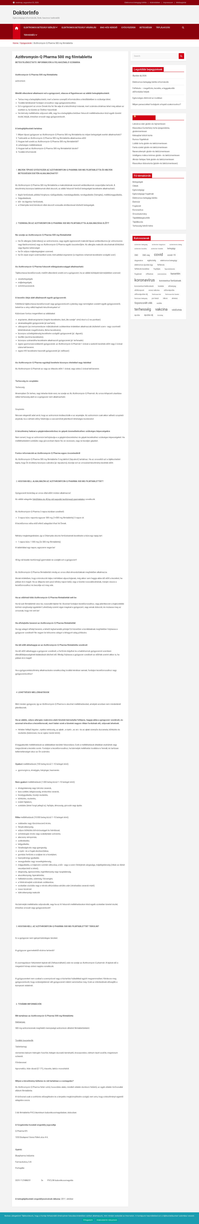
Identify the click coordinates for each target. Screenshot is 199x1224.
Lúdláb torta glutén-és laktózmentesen (150, 143)
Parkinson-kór (156, 294)
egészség (151, 260)
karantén (175, 273)
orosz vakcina (154, 290)
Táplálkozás (163, 27)
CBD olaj (146, 255)
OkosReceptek (145, 117)
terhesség (142, 309)
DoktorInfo (26, 12)
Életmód (136, 202)
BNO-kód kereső (108, 27)
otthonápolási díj (141, 294)
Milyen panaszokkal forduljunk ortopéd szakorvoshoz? (157, 104)
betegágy (171, 248)
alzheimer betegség (141, 245)
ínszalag (160, 315)
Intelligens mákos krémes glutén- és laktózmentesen (156, 155)
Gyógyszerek (128, 27)
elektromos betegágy (168, 260)
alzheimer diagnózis (158, 245)
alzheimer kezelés (140, 249)
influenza (149, 274)
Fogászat (137, 206)
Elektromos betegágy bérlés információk (151, 82)
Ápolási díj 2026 (139, 75)
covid (158, 254)
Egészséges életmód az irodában (147, 98)
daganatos (138, 260)
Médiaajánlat (181, 2)
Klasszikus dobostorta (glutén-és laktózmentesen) (155, 163)
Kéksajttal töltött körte (142, 135)
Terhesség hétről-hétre (143, 226)
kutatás (161, 286)
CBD (136, 255)
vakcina (161, 309)
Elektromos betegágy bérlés (136, 2)
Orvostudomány (140, 214)
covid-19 (171, 255)
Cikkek (135, 186)
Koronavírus (138, 210)
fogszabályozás (170, 269)
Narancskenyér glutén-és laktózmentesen (151, 151)
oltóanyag (172, 286)
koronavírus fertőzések (170, 280)
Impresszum (168, 2)
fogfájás (157, 269)
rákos (165, 298)
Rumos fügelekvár (141, 139)
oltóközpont (139, 290)
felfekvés (160, 265)
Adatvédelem (155, 2)
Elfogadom (88, 1220)
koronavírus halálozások (144, 286)
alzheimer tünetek (157, 249)
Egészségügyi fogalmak (143, 194)
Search (181, 56)
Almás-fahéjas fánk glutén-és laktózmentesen (153, 159)
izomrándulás (161, 274)
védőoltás (177, 309)
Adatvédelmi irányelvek (107, 1220)
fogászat (138, 274)
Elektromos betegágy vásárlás (79, 27)
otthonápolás (169, 290)
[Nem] (195, 1218)
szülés (159, 303)
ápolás (137, 315)
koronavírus (144, 280)
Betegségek (146, 27)
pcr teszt (155, 298)
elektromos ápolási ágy (143, 265)
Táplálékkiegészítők (141, 218)
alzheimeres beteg (176, 245)
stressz (175, 298)
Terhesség (29, 35)
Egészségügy (138, 190)
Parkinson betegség (140, 298)
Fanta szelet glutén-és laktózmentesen (150, 147)
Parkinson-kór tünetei (172, 294)
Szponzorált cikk (143, 303)
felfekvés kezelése (141, 269)
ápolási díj (148, 315)
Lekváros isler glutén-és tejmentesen (149, 124)
